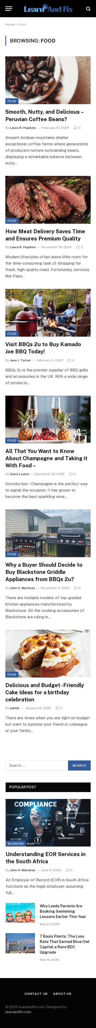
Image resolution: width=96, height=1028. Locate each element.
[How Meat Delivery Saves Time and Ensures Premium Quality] (48, 200)
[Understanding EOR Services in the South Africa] (48, 823)
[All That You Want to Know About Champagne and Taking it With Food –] (48, 419)
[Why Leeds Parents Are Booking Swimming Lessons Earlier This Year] (20, 913)
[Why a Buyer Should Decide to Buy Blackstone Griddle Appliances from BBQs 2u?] (48, 533)
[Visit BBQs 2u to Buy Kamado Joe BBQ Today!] (48, 313)
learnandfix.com (18, 1012)
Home (10, 24)
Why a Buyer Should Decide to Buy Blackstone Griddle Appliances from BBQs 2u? (43, 572)
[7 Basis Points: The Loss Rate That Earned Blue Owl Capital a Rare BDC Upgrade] (20, 943)
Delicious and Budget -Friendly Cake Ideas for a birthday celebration (44, 692)
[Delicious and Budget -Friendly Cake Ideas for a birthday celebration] (48, 654)
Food (11, 101)
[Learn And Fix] (48, 8)
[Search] (88, 9)
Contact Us (36, 994)
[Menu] (8, 9)
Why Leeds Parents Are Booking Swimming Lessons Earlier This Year (63, 911)
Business (16, 843)
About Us (62, 994)
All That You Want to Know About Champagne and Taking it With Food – (46, 458)
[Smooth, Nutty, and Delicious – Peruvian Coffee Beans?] (48, 80)
